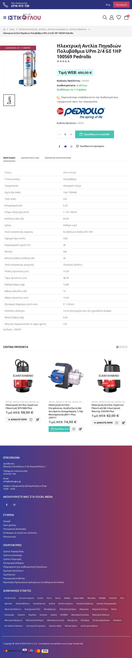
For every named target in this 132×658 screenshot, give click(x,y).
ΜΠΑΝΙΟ (64, 615)
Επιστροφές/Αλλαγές (13, 562)
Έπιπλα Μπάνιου (23, 603)
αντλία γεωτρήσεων (89, 626)
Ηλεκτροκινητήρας (68, 609)
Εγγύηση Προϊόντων (13, 570)
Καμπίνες (32, 615)
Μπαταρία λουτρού (55, 620)
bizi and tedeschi (26, 598)
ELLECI (40, 598)
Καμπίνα (21, 615)
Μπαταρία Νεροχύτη (13, 620)
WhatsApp (71, 146)
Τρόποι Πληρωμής (12, 559)
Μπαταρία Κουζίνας (80, 615)
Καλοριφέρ (9, 615)
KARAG (67, 598)
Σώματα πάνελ (55, 626)
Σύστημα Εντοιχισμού (35, 626)
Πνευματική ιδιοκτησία (14, 528)
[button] (5, 17)
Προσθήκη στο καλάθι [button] (19, 429)
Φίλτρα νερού (71, 626)
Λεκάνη (54, 615)
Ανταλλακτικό (39, 603)
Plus (122, 598)
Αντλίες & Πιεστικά (20, 402)
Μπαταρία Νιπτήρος (34, 620)
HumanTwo (78, 643)
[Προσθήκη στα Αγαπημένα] (31, 429)
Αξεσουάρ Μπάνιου (13, 609)
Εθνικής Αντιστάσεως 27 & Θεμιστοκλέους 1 (24, 466)
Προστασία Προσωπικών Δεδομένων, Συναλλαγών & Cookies (33, 582)
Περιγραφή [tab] (9, 157)
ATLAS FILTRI (10, 598)
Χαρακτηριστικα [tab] (30, 157)
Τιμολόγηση (9, 574)
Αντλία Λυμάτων (65, 603)
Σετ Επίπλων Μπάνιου (14, 626)
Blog (108, 4)
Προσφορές (121, 4)
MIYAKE (102, 598)
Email (65, 146)
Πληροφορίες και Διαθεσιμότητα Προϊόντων (25, 566)
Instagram (14, 505)
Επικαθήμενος (50, 609)
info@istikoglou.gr (12, 481)
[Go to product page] (23, 376)
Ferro (49, 598)
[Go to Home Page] (4, 29)
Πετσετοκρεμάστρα (101, 620)
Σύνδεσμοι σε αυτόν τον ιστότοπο (20, 532)
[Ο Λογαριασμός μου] (111, 17)
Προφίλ (6, 521)
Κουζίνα (43, 615)
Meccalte (92, 598)
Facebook (59, 146)
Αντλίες (9, 402)
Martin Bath (79, 598)
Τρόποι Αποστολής (12, 555)
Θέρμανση (84, 609)
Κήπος (114, 609)
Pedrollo (113, 598)
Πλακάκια (117, 620)
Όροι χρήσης (9, 525)
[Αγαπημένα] (118, 17)
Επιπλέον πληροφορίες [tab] (58, 157)
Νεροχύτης (72, 620)
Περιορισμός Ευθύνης (14, 578)
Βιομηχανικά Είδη (32, 609)
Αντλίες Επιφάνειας (37, 402)
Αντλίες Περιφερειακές (106, 603)
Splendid (8, 603)
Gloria (58, 598)
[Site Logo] (24, 17)
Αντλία (52, 603)
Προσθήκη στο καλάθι (96, 134)
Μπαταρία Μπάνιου (100, 615)
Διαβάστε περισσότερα (62, 422)
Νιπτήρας (85, 620)
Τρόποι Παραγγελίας (13, 551)
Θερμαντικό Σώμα (100, 609)
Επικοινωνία (9, 536)
